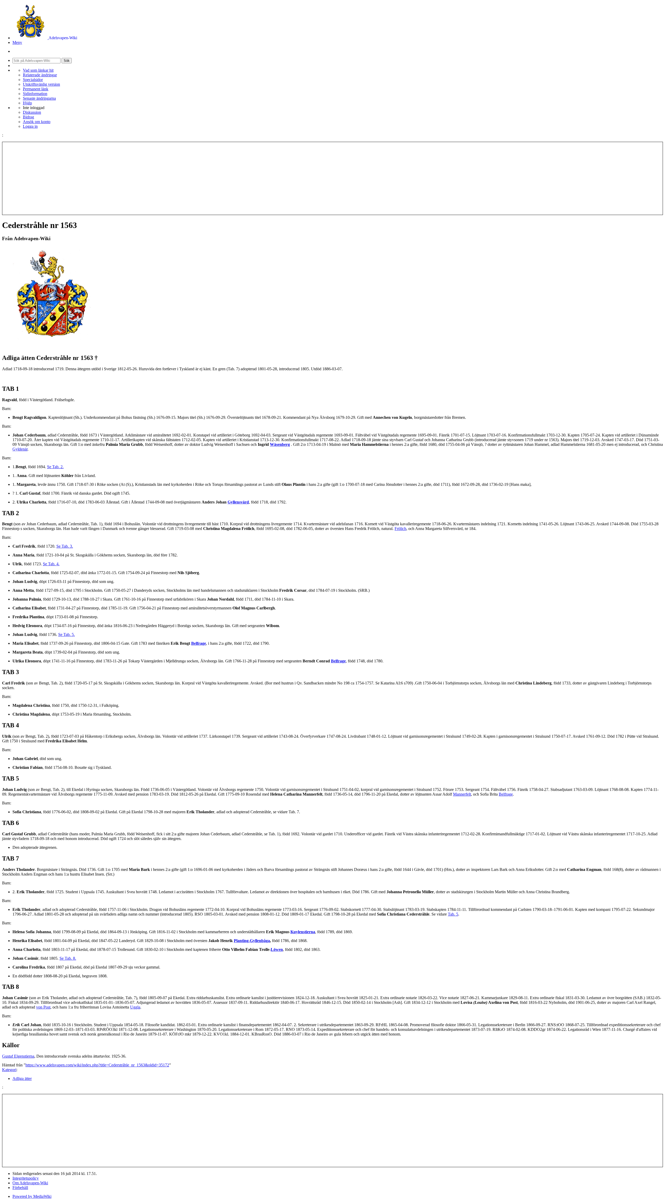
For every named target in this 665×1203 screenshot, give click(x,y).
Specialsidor (33, 79)
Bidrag (28, 117)
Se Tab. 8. (67, 958)
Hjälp (27, 103)
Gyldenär (20, 449)
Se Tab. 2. (55, 467)
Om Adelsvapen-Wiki (30, 1183)
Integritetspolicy (25, 1178)
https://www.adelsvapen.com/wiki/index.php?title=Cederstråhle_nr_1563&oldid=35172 (97, 1065)
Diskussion (32, 112)
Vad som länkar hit (38, 70)
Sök (67, 61)
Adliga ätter (22, 1078)
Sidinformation (35, 93)
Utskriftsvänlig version (41, 84)
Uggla (135, 1007)
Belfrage (198, 643)
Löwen (277, 949)
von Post (43, 1007)
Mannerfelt (462, 794)
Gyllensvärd (238, 502)
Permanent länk (35, 89)
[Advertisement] (332, 178)
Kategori (9, 1069)
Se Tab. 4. (51, 564)
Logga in (30, 126)
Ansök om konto (36, 121)
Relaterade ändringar (40, 75)
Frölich (400, 528)
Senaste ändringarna (39, 98)
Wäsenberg (280, 444)
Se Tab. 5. (66, 634)
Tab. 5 (453, 914)
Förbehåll (20, 1187)
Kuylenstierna (302, 932)
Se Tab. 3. (64, 546)
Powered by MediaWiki (31, 1196)
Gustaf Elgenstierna (18, 1056)
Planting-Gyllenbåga (252, 940)
